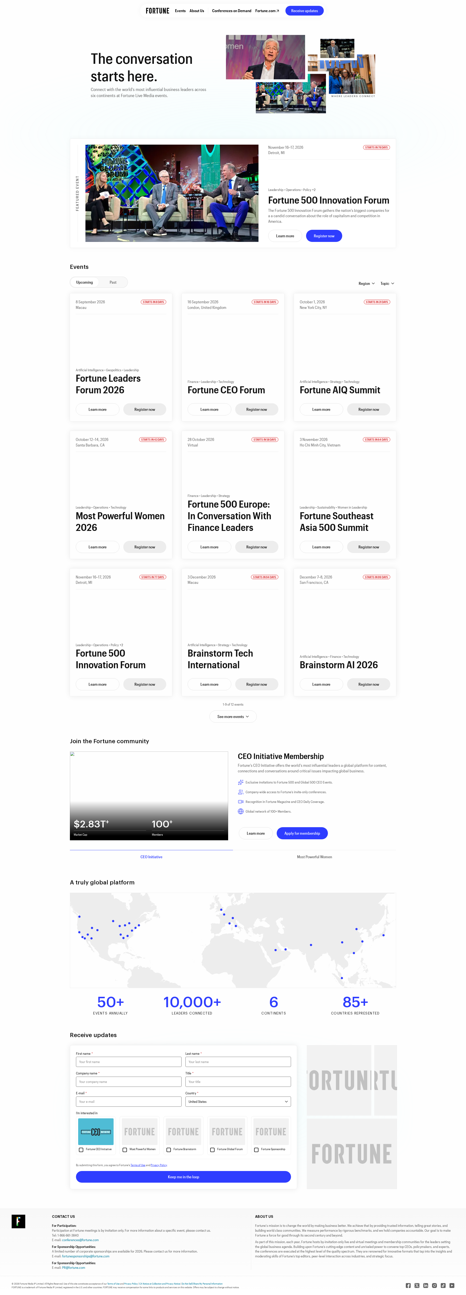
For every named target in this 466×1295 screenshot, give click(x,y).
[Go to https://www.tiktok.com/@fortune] (443, 1285)
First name (84, 1053)
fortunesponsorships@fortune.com (85, 1256)
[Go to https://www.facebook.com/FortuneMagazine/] (408, 1285)
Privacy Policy (159, 1165)
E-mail (81, 1093)
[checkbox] (81, 1150)
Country (191, 1093)
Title (189, 1073)
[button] (367, 283)
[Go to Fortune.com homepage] (157, 11)
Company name (88, 1073)
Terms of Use (138, 1165)
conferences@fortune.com (80, 1240)
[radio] (84, 282)
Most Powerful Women (314, 856)
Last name (193, 1053)
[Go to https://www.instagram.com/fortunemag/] (434, 1285)
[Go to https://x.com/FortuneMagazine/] (417, 1285)
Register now (324, 235)
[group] (98, 282)
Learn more (285, 235)
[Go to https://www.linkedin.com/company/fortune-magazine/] (425, 1285)
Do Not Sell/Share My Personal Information (202, 1283)
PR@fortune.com (73, 1267)
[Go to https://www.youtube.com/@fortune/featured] (451, 1285)
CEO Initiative (151, 856)
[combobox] (238, 1102)
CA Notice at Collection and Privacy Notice (159, 1283)
